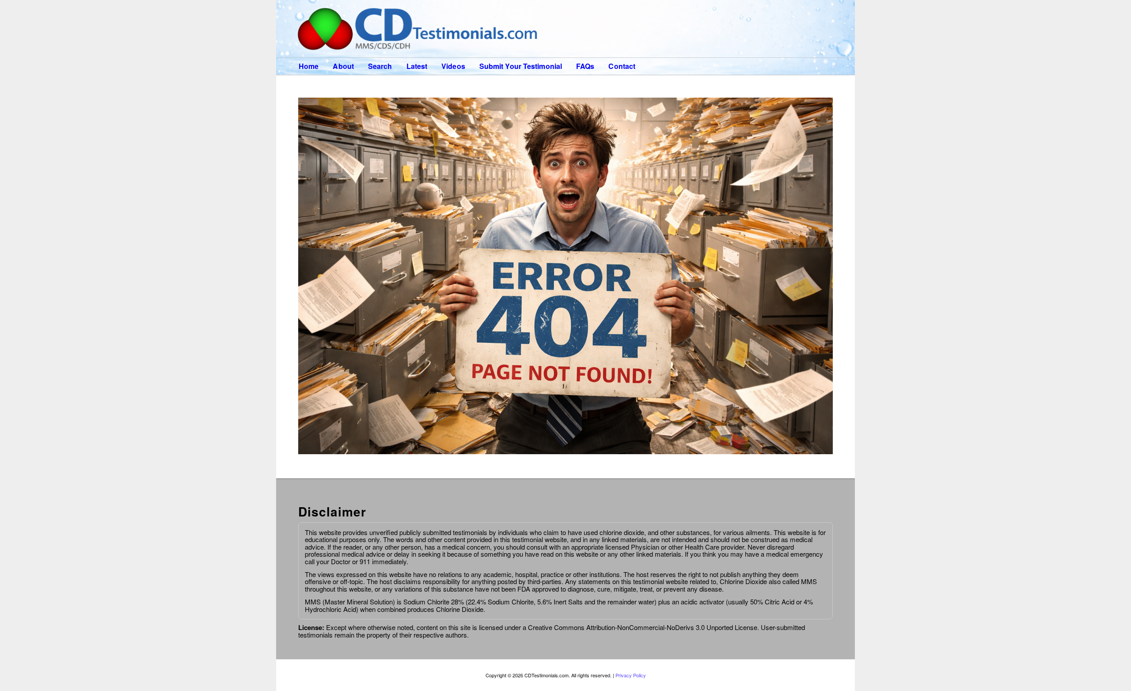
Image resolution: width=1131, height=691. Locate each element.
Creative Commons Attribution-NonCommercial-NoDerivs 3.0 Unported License (641, 627)
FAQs (585, 66)
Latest (417, 66)
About (343, 66)
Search (380, 66)
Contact (621, 66)
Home (309, 66)
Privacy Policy (630, 675)
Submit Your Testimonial (520, 66)
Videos (453, 66)
